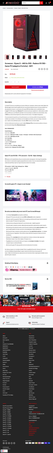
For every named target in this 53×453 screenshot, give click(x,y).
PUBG (30, 362)
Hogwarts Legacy (32, 342)
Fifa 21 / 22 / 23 (6, 378)
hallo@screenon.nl (36, 412)
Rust (30, 376)
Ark (3, 342)
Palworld (31, 358)
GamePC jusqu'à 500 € (7, 405)
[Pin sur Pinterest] (42, 69)
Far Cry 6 (4, 374)
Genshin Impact (6, 388)
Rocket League (32, 372)
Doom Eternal (6, 366)
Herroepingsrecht (33, 429)
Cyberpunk (5, 358)
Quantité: (7, 82)
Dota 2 (4, 368)
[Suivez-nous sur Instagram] (6, 443)
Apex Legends (6, 340)
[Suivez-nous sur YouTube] (12, 443)
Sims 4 (30, 378)
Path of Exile (31, 360)
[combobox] (31, 2)
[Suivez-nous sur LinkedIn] (14, 443)
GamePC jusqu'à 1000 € (8, 407)
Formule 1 (5, 382)
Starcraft (31, 380)
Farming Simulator (7, 376)
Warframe (31, 395)
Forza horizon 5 (6, 386)
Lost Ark (31, 346)
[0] (49, 3)
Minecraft (31, 348)
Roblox (30, 370)
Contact (30, 425)
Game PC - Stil (6, 432)
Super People (32, 382)
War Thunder (31, 393)
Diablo (4, 364)
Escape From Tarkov (7, 372)
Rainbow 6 (31, 364)
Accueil (4, 8)
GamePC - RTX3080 (7, 422)
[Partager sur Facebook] (39, 69)
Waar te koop (31, 422)
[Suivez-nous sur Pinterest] (9, 443)
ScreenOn (7, 69)
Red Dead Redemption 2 (34, 366)
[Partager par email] (47, 69)
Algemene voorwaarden (34, 427)
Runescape (31, 374)
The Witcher (31, 386)
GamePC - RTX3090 (7, 424)
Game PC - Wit (6, 430)
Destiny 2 (5, 362)
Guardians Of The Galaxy (8, 395)
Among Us (5, 337)
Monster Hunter (32, 350)
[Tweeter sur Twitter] (44, 69)
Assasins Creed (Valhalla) (8, 344)
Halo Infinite (31, 335)
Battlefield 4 (5, 346)
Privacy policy (32, 433)
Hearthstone (31, 337)
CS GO (4, 356)
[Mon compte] (46, 3)
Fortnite (4, 384)
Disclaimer (31, 434)
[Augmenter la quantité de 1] (18, 82)
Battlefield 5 (5, 348)
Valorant (30, 391)
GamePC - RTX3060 (7, 418)
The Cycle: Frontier (33, 384)
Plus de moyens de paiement (37, 90)
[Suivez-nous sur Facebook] (4, 443)
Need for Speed (32, 352)
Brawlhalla (5, 352)
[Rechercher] (41, 2)
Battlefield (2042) (6, 350)
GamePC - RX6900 (6, 412)
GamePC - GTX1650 (7, 414)
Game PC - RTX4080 (7, 426)
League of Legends (33, 344)
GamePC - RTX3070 (7, 420)
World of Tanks (32, 397)
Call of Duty (5, 354)
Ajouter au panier (15, 87)
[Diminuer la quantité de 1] (11, 82)
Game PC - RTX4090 (7, 428)
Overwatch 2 (31, 356)
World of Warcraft (32, 399)
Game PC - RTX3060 (7, 416)
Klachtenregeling (32, 431)
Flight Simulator (6, 380)
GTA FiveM (5, 393)
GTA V (4, 391)
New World (31, 354)
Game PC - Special (7, 434)
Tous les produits (10, 8)
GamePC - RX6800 (6, 409)
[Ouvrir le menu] (3, 2)
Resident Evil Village (33, 368)
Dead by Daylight (6, 360)
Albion (4, 335)
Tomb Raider (31, 388)
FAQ (30, 424)
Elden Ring (5, 370)
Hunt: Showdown (32, 340)
